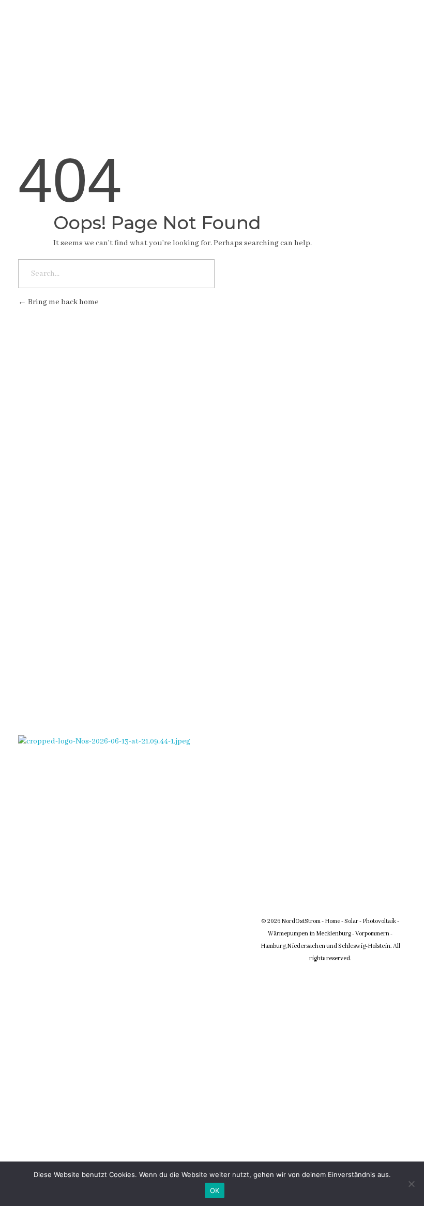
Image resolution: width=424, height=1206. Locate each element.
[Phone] (276, 42)
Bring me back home (62, 302)
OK (215, 1190)
